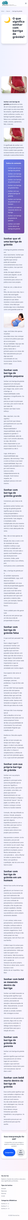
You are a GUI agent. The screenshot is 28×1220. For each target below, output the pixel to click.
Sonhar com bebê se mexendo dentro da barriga (15, 210)
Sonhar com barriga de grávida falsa (14, 186)
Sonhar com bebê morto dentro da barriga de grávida (14, 226)
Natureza (4, 1191)
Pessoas (3, 1193)
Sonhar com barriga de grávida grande (14, 181)
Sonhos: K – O (5, 1208)
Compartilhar (9, 1152)
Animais (3, 1188)
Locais (3, 1196)
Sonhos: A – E (5, 1203)
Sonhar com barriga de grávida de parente (14, 218)
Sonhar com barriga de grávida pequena (14, 175)
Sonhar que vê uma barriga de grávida (14, 169)
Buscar (8, 11)
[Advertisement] (14, 60)
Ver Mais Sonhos (20, 1152)
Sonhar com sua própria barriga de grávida (14, 193)
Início (2, 11)
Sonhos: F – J (4, 1206)
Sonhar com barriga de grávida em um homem (14, 201)
